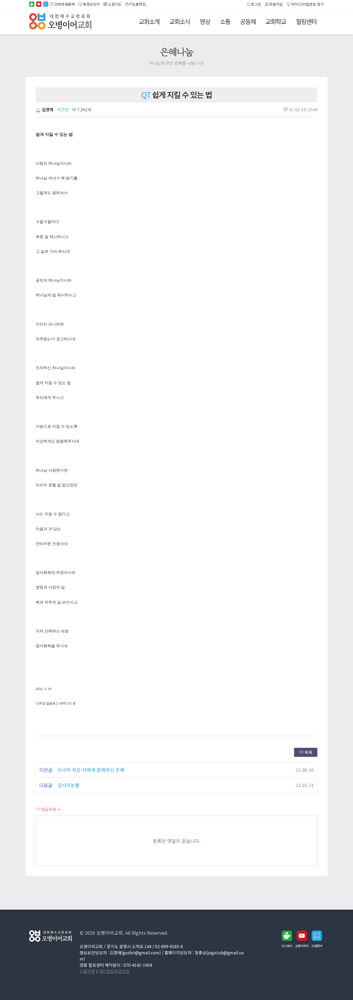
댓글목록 (48, 809)
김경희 (47, 109)
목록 (307, 752)
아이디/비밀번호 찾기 (307, 4)
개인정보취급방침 (114, 971)
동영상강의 (91, 4)
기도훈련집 (137, 4)
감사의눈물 (69, 785)
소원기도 (114, 4)
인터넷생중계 (64, 4)
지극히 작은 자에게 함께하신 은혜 (91, 769)
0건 (64, 109)
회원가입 (275, 4)
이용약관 (87, 971)
